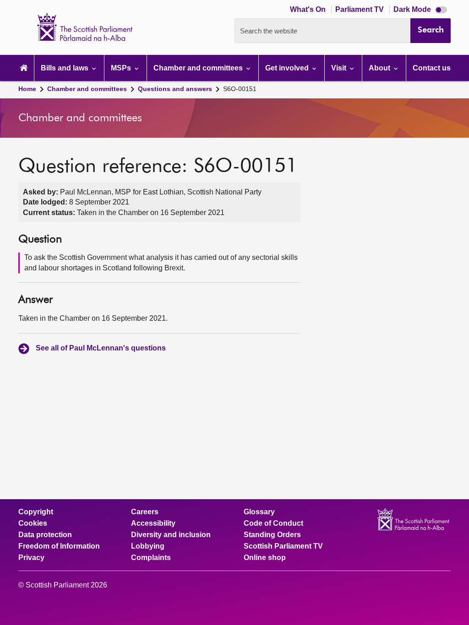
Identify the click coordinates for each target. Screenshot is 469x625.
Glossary (259, 512)
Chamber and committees (87, 88)
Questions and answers (175, 88)
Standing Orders (272, 535)
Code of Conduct (273, 523)
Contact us (432, 68)
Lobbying (147, 546)
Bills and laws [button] (65, 68)
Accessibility (153, 523)
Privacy (31, 557)
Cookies (32, 523)
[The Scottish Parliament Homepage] (24, 68)
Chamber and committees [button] (199, 68)
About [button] (380, 68)
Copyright (35, 512)
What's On (308, 9)
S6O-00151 (239, 88)
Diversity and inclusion (171, 535)
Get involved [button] (288, 68)
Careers (144, 512)
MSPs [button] (122, 68)
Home (27, 88)
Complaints (151, 557)
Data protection (45, 535)
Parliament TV (360, 9)
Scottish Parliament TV (283, 546)
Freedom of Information (59, 546)
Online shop (265, 557)
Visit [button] (339, 68)
